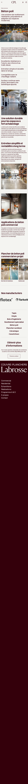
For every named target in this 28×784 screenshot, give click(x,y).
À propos (5, 395)
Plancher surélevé (14, 328)
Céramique (14, 331)
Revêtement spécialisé (14, 322)
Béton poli (14, 325)
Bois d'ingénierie (14, 319)
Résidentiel (5, 383)
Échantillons (6, 386)
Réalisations (6, 389)
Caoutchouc (14, 334)
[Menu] (1, 2)
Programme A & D (8, 392)
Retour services (4, 8)
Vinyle (14, 316)
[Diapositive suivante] (25, 270)
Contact (4, 398)
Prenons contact (14, 356)
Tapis (14, 313)
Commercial (6, 381)
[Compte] (23, 2)
